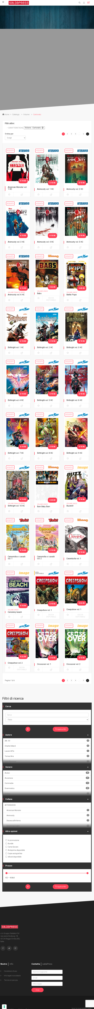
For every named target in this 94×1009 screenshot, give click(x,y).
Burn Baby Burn (43, 506)
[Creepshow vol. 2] (18, 646)
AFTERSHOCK (10, 805)
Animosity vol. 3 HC (16, 242)
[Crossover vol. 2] (76, 646)
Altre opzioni (11, 831)
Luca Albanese (46, 761)
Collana (8, 799)
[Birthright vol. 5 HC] (47, 382)
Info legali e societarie (12, 976)
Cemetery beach (15, 612)
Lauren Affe (46, 751)
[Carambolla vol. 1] (76, 540)
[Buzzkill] (76, 488)
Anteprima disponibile (16, 850)
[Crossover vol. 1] (47, 646)
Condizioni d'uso (10, 971)
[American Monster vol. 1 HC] (18, 171)
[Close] (42, 128)
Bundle (10, 844)
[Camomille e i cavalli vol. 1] (18, 540)
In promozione (13, 840)
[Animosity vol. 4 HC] (47, 224)
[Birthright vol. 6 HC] (76, 382)
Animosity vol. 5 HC (74, 242)
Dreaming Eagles (47, 826)
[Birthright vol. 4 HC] (18, 382)
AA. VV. (46, 741)
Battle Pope (71, 294)
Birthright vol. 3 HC (74, 347)
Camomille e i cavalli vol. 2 (46, 557)
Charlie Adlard (46, 746)
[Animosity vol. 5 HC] (76, 224)
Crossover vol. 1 (44, 664)
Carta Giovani (13, 847)
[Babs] (47, 276)
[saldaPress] (18, 3)
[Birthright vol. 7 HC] (18, 435)
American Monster (47, 810)
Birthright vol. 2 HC (45, 347)
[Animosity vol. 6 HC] (18, 276)
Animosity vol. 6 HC (16, 294)
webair (90, 1008)
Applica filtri (61, 729)
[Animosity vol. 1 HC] (47, 171)
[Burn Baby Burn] (47, 488)
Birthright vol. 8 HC (45, 453)
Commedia (46, 783)
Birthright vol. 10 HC (16, 506)
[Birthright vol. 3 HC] (76, 329)
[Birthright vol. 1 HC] (18, 329)
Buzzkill (69, 506)
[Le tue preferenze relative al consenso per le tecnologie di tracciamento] (4, 1006)
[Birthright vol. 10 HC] (18, 488)
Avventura (46, 778)
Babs (39, 293)
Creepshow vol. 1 (44, 610)
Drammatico (46, 788)
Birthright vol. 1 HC (16, 347)
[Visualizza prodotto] (21, 194)
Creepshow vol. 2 (15, 663)
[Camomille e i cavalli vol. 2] (47, 540)
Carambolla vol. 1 (73, 558)
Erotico (46, 793)
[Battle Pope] (76, 276)
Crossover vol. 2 (73, 664)
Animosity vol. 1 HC (45, 189)
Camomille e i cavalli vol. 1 (16, 557)
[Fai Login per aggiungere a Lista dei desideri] (9, 194)
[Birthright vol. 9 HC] (76, 435)
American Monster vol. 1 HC (17, 188)
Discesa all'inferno (47, 820)
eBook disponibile (51, 299)
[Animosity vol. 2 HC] (76, 171)
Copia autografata (15, 853)
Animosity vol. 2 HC (74, 189)
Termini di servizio (11, 980)
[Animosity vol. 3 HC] (18, 224)
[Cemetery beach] (18, 593)
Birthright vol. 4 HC (16, 400)
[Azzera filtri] (27, 729)
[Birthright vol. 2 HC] (47, 329)
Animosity (47, 815)
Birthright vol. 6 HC (74, 400)
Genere (8, 767)
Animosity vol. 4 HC (45, 242)
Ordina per (9, 134)
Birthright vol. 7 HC (16, 453)
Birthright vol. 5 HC (45, 400)
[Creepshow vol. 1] (47, 593)
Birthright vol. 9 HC (74, 453)
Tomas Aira (46, 756)
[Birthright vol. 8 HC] (47, 435)
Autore (8, 735)
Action (46, 773)
